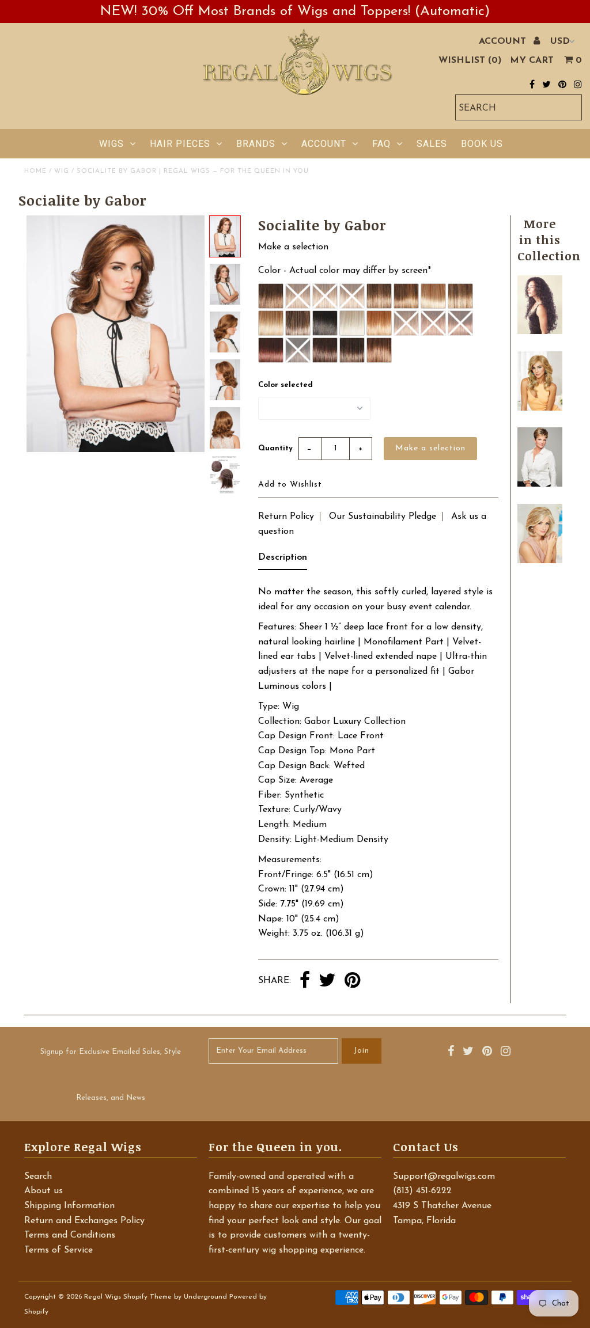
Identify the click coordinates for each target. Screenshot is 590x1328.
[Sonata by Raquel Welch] (539, 484)
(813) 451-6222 (422, 1191)
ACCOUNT (504, 41)
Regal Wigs (102, 1296)
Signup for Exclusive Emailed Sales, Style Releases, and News (110, 1075)
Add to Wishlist (290, 484)
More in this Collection (549, 239)
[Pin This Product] (352, 981)
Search (38, 1176)
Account (323, 143)
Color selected (285, 385)
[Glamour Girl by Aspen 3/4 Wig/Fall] (539, 331)
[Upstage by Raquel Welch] (539, 561)
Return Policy (286, 516)
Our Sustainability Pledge (382, 516)
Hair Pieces (180, 143)
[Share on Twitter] (327, 981)
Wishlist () (469, 60)
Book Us (482, 143)
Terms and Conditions (69, 1235)
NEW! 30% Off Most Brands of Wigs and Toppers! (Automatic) (295, 11)
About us (43, 1191)
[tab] (282, 560)
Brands (255, 143)
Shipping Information (69, 1206)
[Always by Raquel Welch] (539, 408)
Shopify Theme (147, 1296)
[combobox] (518, 107)
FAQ (381, 143)
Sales (432, 143)
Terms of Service (58, 1250)
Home (35, 171)
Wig (61, 171)
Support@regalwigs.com (444, 1176)
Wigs (111, 143)
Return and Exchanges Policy (84, 1220)
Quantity (275, 448)
